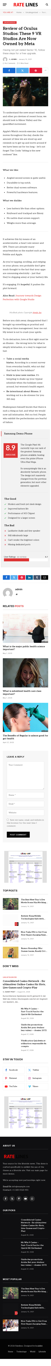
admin (14, 59)
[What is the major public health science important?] (25, 628)
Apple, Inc (37, 313)
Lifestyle (42, 1352)
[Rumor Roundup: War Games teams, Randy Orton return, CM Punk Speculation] (10, 952)
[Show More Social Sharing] (45, 70)
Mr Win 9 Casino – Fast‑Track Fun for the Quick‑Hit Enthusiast (32, 1012)
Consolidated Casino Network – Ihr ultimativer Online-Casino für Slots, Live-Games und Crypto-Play (24, 984)
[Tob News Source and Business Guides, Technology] (25, 4)
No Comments (10, 63)
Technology (21, 1352)
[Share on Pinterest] (35, 70)
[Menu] (5, 4)
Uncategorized (9, 22)
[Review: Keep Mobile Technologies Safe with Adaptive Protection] (10, 920)
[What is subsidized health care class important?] (25, 672)
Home (10, 1352)
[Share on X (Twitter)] (22, 70)
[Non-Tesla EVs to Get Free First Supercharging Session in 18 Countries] (10, 936)
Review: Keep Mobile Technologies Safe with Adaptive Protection (32, 919)
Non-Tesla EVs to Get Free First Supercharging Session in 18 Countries (34, 935)
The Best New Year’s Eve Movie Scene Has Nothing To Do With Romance (33, 902)
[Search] (46, 4)
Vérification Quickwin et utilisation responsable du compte (33, 1043)
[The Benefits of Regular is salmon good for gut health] (25, 717)
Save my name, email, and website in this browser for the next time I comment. (25, 823)
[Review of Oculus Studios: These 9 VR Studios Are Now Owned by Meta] (25, 91)
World (32, 1352)
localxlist (38, 1346)
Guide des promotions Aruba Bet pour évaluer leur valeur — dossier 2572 (34, 1028)
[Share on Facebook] (9, 70)
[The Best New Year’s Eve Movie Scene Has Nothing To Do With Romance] (10, 904)
